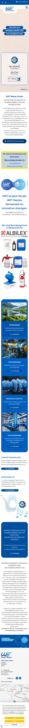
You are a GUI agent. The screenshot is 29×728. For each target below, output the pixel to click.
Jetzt (14, 553)
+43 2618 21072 (24, 2)
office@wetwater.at (8, 671)
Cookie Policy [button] (12, 712)
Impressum (3, 662)
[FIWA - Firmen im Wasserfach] (14, 79)
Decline (14, 721)
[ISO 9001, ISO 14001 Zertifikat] (14, 60)
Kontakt (3, 665)
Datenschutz (4, 664)
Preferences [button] (21, 713)
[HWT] (14, 184)
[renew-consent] (1, 726)
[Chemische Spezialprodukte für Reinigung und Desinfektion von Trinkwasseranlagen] (14, 260)
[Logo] (10, 10)
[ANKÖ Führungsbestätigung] (14, 67)
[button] (27, 7)
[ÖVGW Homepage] (14, 73)
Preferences (14, 724)
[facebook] (2, 2)
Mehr (14, 334)
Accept (14, 718)
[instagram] (5, 2)
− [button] (2, 688)
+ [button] (2, 686)
